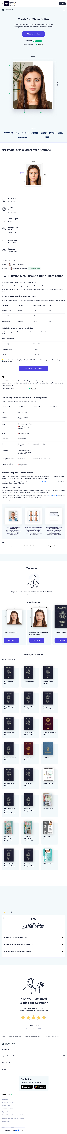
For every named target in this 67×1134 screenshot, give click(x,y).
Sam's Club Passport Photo (29, 865)
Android (54, 495)
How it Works (6, 1062)
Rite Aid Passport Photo (10, 784)
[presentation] (33, 570)
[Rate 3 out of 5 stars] (33, 1018)
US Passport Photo (8, 682)
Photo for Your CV (48, 837)
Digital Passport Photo (9, 708)
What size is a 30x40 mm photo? (16, 937)
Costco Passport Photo (10, 759)
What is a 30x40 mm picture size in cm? (19, 944)
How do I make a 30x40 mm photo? (17, 951)
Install (62, 3)
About (4, 1069)
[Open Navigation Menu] (64, 10)
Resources (5, 1049)
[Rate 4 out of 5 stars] (38, 1018)
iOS (49, 495)
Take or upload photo (33, 34)
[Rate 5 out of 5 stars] (44, 1018)
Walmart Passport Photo (29, 810)
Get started (11, 640)
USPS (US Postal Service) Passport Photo (9, 811)
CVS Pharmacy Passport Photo (29, 733)
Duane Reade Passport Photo (9, 865)
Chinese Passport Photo (49, 733)
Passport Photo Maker (48, 682)
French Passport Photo (29, 759)
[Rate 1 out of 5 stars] (23, 1018)
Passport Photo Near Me (29, 708)
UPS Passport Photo (28, 784)
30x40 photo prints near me (50, 482)
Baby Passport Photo (9, 733)
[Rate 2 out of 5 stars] (28, 1018)
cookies (17, 1130)
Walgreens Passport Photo (48, 708)
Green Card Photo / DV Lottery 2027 (8, 838)
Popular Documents (8, 659)
